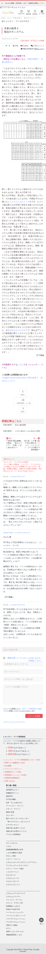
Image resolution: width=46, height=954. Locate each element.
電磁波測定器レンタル (14, 935)
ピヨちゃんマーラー (13, 896)
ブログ (9, 18)
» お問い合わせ (9, 781)
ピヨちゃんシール (12, 878)
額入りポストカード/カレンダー (17, 818)
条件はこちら (38, 49)
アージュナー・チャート (15, 806)
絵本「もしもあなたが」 (15, 802)
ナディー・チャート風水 (15, 869)
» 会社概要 (7, 766)
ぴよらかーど (11, 875)
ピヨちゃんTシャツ (13, 884)
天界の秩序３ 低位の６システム (24, 18)
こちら (20, 365)
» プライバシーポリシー (12, 769)
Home (3, 18)
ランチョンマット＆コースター (17, 865)
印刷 (16, 46)
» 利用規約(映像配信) (11, 778)
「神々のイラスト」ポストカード (18, 822)
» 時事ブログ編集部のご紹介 (14, 763)
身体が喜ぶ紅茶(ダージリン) (16, 831)
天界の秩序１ (33, 59)
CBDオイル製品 (11, 925)
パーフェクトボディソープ (15, 916)
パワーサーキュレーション (15, 919)
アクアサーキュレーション (15, 922)
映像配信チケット (12, 793)
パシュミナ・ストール (14, 900)
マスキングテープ (12, 881)
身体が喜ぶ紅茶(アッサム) (15, 828)
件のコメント (38, 46)
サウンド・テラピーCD (14, 903)
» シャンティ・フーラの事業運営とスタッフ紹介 (22, 760)
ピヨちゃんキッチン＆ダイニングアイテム (21, 862)
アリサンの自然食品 (13, 834)
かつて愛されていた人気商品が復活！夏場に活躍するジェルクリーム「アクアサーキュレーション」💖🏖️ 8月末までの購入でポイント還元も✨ (24, 3)
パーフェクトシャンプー (15, 912)
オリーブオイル (11, 843)
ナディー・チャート (13, 809)
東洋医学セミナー (12, 790)
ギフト (8, 928)
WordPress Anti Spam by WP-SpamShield (14, 722)
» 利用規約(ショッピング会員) (14, 775)
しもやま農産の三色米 (14, 853)
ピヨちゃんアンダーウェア (15, 893)
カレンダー (10, 815)
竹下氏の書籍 (11, 799)
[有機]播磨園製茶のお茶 (14, 849)
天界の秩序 (24, 41)
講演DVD (9, 796)
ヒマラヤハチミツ (12, 825)
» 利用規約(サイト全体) (12, 772)
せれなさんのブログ (18, 330)
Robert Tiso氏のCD (13, 909)
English (25, 46)
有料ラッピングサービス (15, 931)
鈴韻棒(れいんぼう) (13, 906)
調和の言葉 (10, 812)
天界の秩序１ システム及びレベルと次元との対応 (21, 431)
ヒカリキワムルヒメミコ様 (19, 202)
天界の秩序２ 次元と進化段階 (14, 425)
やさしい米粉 (11, 856)
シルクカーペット (12, 872)
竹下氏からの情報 (37, 41)
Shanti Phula (8, 533)
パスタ (8, 846)
